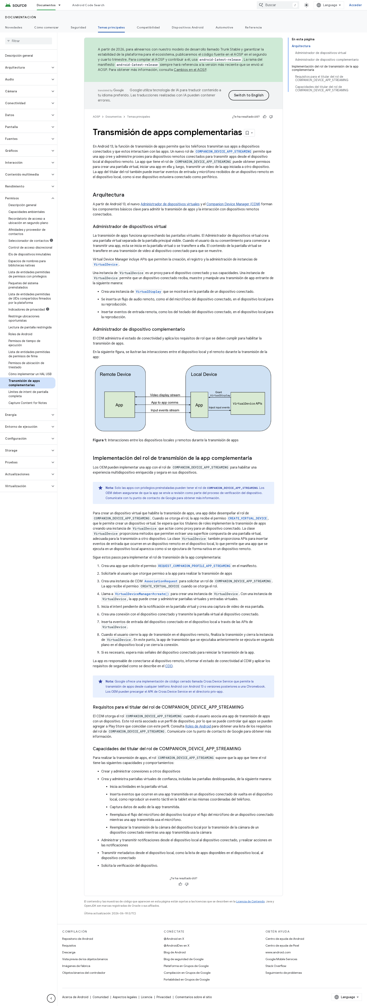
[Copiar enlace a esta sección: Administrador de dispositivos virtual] (170, 226)
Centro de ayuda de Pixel (282, 945)
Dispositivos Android (188, 27)
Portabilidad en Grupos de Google (187, 979)
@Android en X (174, 939)
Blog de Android (175, 952)
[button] (25, 67)
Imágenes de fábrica (76, 966)
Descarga (68, 952)
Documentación (20, 17)
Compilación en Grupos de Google (187, 973)
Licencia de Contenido (250, 901)
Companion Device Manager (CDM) (233, 204)
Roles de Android (198, 726)
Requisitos (69, 945)
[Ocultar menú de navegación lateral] (51, 998)
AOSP (96, 116)
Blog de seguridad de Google (183, 959)
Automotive (224, 27)
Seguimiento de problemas (283, 973)
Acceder (355, 5)
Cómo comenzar (46, 27)
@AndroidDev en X (176, 945)
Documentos (46, 5)
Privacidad (164, 997)
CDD (168, 666)
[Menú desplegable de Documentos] (61, 5)
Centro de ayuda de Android (284, 939)
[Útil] (264, 117)
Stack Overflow (275, 966)
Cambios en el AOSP (190, 70)
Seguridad (78, 27)
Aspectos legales (125, 997)
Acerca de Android (75, 997)
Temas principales (111, 27)
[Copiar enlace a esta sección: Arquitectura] (128, 195)
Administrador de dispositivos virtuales (170, 204)
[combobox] (278, 5)
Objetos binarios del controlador (83, 973)
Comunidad (101, 997)
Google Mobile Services (281, 959)
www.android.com (278, 952)
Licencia (146, 997)
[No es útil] (271, 117)
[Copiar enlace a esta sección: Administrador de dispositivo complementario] (189, 329)
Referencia (253, 27)
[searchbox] (28, 41)
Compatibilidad (148, 27)
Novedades (13, 27)
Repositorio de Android (77, 939)
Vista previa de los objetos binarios (85, 959)
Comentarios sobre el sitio (193, 997)
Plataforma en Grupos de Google (186, 966)
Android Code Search (88, 5)
